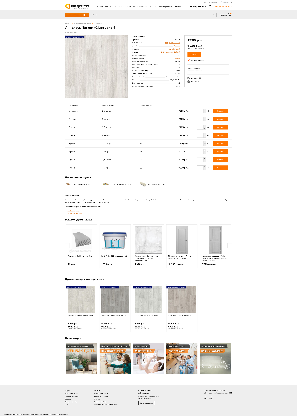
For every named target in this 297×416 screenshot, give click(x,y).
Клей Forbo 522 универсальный (114, 256)
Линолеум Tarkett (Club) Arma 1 (180, 315)
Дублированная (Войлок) (170, 52)
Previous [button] (67, 245)
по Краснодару (73, 211)
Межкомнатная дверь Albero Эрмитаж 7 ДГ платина (179, 257)
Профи (100, 6)
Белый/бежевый (174, 49)
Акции (153, 6)
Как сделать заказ (101, 393)
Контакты (109, 6)
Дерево (177, 46)
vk (205, 398)
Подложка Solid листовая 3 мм (80, 256)
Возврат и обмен (100, 402)
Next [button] (230, 245)
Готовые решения (165, 6)
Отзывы (178, 6)
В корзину (220, 111)
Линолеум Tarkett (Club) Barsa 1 (147, 315)
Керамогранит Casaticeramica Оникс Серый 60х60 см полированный (146, 258)
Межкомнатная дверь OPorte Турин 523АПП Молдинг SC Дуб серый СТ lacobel (214, 258)
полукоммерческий (172, 43)
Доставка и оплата (123, 6)
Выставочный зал (140, 6)
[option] (81, 246)
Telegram (145, 393)
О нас (67, 405)
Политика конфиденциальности (106, 405)
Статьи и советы (71, 402)
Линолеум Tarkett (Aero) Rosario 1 (114, 315)
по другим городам (75, 213)
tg (211, 398)
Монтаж (97, 399)
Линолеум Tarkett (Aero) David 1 (80, 315)
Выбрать (194, 54)
